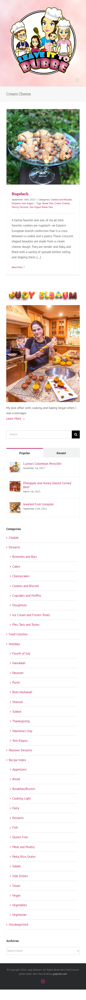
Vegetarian (19, 915)
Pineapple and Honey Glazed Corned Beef (47, 485)
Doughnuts (19, 605)
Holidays (14, 644)
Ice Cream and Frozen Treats (31, 615)
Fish (15, 827)
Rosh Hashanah (22, 692)
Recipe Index (17, 760)
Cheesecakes (20, 576)
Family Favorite (20, 207)
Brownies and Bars (24, 557)
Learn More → (15, 418)
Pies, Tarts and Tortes (25, 625)
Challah (14, 538)
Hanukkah (18, 663)
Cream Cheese (62, 203)
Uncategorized (18, 924)
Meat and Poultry (23, 847)
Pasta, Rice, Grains (23, 857)
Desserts (16, 203)
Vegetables (19, 905)
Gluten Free (20, 837)
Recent (61, 453)
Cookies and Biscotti (61, 199)
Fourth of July (21, 653)
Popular (24, 453)
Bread (16, 779)
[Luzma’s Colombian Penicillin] (15, 464)
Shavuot (17, 702)
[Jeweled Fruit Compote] (15, 505)
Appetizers (19, 769)
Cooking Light (21, 798)
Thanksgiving (21, 721)
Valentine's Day (22, 731)
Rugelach (20, 193)
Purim (16, 682)
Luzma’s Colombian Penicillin (42, 464)
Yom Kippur (28, 203)
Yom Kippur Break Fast (41, 207)
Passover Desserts (20, 750)
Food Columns (18, 634)
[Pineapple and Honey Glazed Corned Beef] (15, 484)
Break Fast (47, 203)
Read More (17, 267)
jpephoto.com (60, 973)
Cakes (16, 566)
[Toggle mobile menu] (77, 80)
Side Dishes (20, 876)
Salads (16, 866)
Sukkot (16, 711)
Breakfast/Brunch (23, 789)
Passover (18, 673)
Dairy (15, 808)
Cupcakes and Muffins (26, 595)
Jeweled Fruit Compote (38, 504)
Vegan (16, 895)
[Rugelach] (43, 147)
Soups (16, 886)
